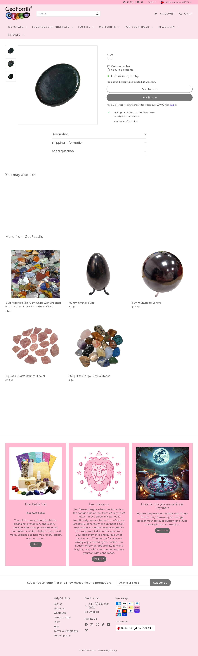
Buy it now (150, 97)
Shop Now (99, 558)
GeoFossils (34, 236)
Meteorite (108, 27)
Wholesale (60, 613)
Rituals (15, 34)
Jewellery (167, 27)
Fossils (85, 27)
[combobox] (68, 14)
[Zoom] (57, 85)
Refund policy (62, 635)
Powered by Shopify (107, 650)
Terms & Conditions (66, 631)
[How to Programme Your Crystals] (162, 473)
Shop (36, 544)
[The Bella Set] (35, 473)
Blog (56, 626)
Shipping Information (68, 143)
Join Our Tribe (62, 617)
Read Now (162, 530)
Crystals (16, 27)
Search (58, 604)
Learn (57, 622)
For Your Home (138, 27)
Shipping (125, 82)
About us (59, 608)
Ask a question (63, 151)
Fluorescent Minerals (51, 27)
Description (60, 134)
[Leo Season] (99, 473)
